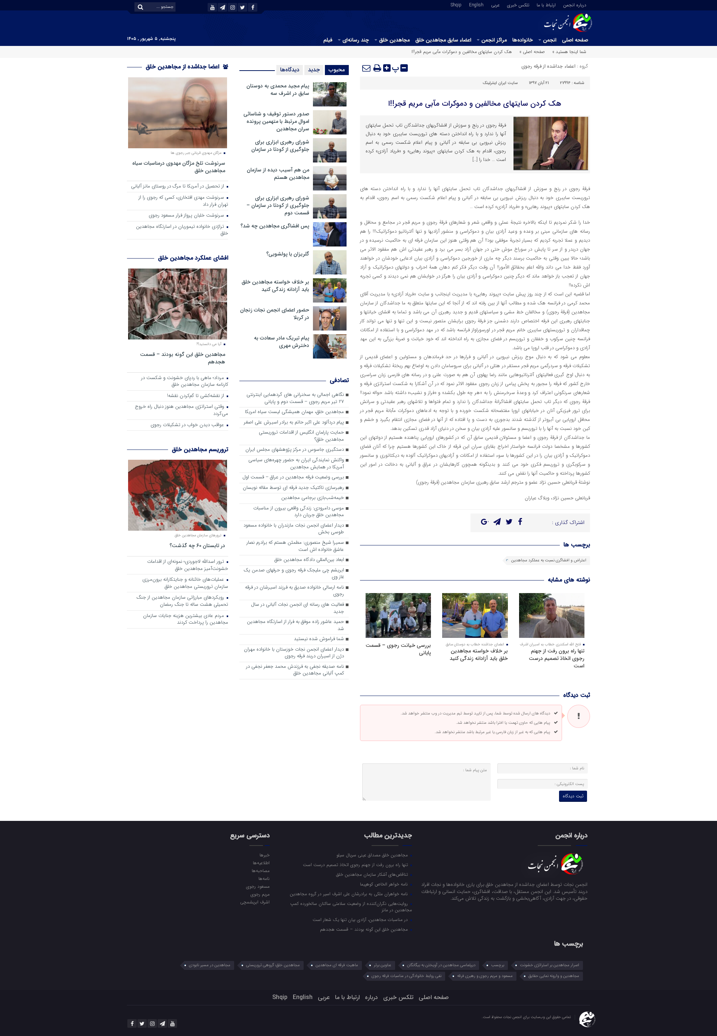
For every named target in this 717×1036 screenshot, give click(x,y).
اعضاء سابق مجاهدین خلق (443, 40)
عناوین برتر (382, 965)
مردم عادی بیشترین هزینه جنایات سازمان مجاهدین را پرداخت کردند (185, 619)
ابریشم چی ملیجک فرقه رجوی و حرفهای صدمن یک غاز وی (293, 574)
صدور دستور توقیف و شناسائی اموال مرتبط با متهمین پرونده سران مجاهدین (276, 121)
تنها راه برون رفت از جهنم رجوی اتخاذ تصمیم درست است (556, 658)
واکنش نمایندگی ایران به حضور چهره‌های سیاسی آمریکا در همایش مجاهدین (296, 464)
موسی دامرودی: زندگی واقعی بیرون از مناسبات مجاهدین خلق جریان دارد (298, 512)
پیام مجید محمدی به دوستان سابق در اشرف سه (277, 89)
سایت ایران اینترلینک (500, 83)
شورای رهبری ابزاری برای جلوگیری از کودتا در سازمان (280, 145)
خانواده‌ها (522, 40)
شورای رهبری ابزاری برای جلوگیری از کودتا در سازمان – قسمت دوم (277, 205)
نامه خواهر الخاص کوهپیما (384, 884)
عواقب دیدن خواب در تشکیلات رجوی (188, 425)
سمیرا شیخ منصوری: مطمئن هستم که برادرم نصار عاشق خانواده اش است (295, 546)
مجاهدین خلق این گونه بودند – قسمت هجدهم (182, 358)
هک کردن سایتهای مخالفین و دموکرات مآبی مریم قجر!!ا (474, 103)
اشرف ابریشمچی (254, 902)
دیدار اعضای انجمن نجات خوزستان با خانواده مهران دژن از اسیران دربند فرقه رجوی (294, 653)
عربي (495, 4)
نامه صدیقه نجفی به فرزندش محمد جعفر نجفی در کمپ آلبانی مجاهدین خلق (295, 670)
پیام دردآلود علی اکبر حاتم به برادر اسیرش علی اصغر (294, 422)
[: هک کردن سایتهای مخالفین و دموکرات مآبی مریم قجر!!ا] (366, 68)
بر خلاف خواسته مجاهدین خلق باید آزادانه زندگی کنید (479, 655)
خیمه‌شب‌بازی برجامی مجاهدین (312, 498)
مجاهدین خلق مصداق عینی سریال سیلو (372, 855)
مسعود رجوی (257, 886)
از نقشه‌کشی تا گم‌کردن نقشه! (196, 396)
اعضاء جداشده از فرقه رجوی (548, 66)
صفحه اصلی (575, 40)
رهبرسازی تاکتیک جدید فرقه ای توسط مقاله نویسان (293, 487)
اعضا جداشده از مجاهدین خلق (183, 66)
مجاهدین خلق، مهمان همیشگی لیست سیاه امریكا (294, 412)
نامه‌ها (263, 878)
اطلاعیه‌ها (261, 862)
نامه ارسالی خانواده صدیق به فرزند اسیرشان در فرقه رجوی (294, 591)
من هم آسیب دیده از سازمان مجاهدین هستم (278, 174)
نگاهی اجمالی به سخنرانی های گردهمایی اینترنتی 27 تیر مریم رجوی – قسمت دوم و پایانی (295, 398)
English (476, 4)
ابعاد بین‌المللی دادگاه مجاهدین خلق (309, 560)
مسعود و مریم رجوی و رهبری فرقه (485, 976)
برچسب (497, 965)
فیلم (327, 40)
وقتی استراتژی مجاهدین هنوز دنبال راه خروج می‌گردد (181, 410)
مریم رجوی (260, 894)
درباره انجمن (574, 4)
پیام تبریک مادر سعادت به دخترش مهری (281, 342)
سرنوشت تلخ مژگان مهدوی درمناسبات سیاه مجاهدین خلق (178, 166)
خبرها (264, 855)
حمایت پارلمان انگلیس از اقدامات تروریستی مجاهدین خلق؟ (301, 436)
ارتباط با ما (546, 4)
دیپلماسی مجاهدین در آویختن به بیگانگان (441, 965)
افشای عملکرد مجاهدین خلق (193, 258)
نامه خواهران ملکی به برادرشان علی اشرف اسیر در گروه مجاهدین (349, 893)
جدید (314, 69)
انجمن (549, 40)
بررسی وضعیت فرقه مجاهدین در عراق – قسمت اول (293, 477)
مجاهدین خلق (394, 40)
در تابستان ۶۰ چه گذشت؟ (197, 545)
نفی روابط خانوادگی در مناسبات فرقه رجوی (406, 976)
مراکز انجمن (494, 40)
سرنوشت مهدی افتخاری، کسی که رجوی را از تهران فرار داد (183, 201)
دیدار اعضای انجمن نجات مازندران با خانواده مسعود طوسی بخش (293, 529)
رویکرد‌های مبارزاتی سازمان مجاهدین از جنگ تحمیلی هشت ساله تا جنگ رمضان (182, 601)
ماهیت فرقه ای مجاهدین (337, 965)
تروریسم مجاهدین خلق (200, 449)
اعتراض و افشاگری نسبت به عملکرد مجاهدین (548, 560)
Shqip (456, 4)
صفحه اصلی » (532, 51)
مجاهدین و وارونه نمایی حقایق (553, 976)
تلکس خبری (518, 4)
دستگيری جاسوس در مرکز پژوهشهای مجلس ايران (294, 449)
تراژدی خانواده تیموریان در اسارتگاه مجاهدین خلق (182, 230)
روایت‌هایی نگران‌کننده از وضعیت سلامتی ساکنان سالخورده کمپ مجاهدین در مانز (351, 906)
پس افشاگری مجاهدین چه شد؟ (274, 226)
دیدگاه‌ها (289, 69)
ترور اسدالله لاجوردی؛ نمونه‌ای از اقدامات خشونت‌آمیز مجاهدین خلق (187, 565)
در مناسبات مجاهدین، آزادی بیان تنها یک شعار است (361, 919)
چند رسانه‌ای (355, 40)
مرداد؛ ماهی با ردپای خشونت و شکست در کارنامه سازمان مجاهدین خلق (184, 382)
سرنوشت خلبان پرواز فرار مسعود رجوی (187, 215)
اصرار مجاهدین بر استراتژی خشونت (549, 965)
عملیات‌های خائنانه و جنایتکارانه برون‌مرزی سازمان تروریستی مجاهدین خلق (185, 583)
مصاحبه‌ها (260, 870)
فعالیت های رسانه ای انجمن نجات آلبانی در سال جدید (297, 608)
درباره (371, 997)
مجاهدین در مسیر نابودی (209, 965)
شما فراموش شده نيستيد (319, 639)
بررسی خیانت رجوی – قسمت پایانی (398, 649)
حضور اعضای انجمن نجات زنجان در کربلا (274, 314)
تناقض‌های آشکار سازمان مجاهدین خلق (372, 874)
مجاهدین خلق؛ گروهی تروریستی (273, 965)
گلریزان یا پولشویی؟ (287, 254)
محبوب (337, 69)
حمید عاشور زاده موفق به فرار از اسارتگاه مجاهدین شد (295, 625)
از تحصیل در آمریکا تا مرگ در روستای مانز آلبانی (178, 186)
